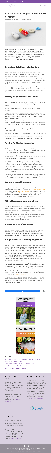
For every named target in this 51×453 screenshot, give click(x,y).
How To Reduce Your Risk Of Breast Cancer (17, 366)
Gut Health (16, 19)
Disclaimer (38, 451)
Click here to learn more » (38, 398)
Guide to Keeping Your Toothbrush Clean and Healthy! (20, 363)
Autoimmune (8, 19)
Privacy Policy (21, 451)
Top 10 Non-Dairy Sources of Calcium (15, 368)
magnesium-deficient (24, 191)
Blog (12, 19)
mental (12, 438)
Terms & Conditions (30, 451)
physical (18, 438)
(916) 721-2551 (15, 1)
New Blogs (29, 19)
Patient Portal (13, 451)
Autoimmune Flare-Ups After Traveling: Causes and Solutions (22, 359)
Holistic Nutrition (22, 19)
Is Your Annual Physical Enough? (14, 361)
